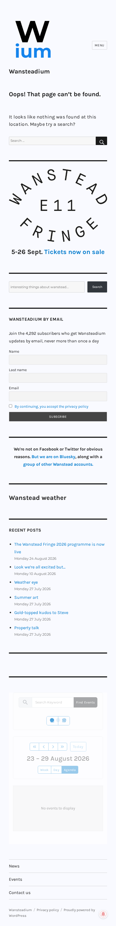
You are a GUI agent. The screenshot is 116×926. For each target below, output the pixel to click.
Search (97, 287)
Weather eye (26, 582)
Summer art (26, 597)
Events (15, 879)
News (14, 866)
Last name (18, 370)
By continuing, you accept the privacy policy (51, 406)
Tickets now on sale (74, 252)
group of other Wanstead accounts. (58, 464)
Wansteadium (29, 71)
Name (14, 351)
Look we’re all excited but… (40, 567)
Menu (99, 45)
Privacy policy (48, 910)
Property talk (26, 627)
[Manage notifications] (103, 914)
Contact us (19, 892)
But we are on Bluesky (53, 456)
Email (14, 388)
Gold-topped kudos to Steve (41, 612)
